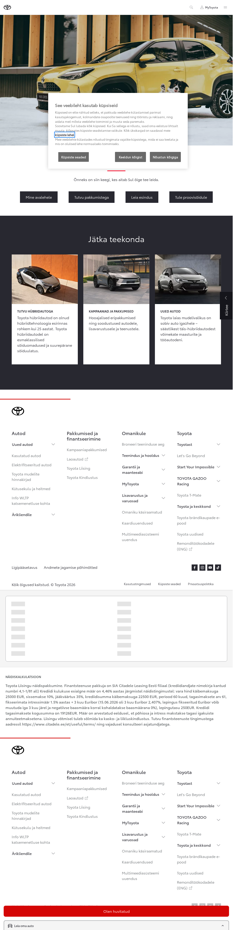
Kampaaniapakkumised (87, 449)
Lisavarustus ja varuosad (135, 497)
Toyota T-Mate (189, 494)
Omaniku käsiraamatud (142, 511)
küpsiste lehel (64, 135)
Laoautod (78, 458)
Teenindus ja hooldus (140, 455)
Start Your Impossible (195, 466)
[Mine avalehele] (7, 7)
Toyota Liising (78, 468)
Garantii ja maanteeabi (132, 469)
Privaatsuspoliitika (201, 584)
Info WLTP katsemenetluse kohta (31, 500)
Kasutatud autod (26, 455)
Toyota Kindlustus (82, 477)
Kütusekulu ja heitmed (31, 488)
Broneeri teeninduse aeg (143, 444)
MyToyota (130, 483)
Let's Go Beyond (191, 455)
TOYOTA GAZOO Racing (192, 480)
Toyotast (184, 444)
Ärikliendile (22, 514)
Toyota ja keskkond (194, 506)
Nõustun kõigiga (165, 157)
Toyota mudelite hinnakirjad (25, 476)
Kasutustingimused (137, 584)
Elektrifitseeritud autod (31, 464)
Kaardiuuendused (137, 522)
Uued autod (22, 444)
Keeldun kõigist (131, 157)
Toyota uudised (190, 533)
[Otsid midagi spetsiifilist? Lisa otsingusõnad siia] (191, 7)
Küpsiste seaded (169, 584)
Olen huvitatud (116, 911)
